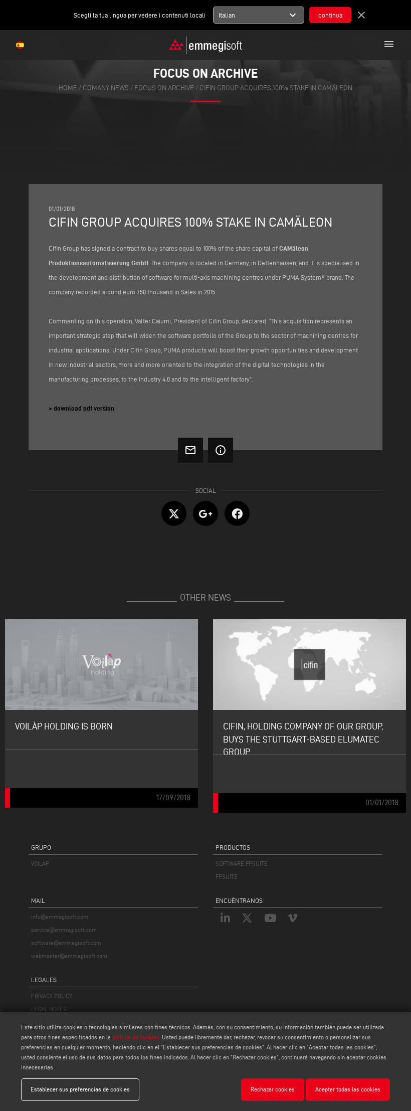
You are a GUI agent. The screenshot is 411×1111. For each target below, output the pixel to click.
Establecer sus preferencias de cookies (80, 1089)
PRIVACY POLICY (51, 996)
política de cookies (135, 1037)
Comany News (106, 88)
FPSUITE (227, 876)
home (68, 88)
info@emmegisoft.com (59, 916)
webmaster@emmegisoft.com (69, 956)
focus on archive (164, 88)
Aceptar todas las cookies (347, 1089)
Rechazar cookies (273, 1089)
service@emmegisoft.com (64, 930)
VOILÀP (40, 863)
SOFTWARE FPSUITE (242, 863)
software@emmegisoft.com (66, 943)
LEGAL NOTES (49, 1009)
